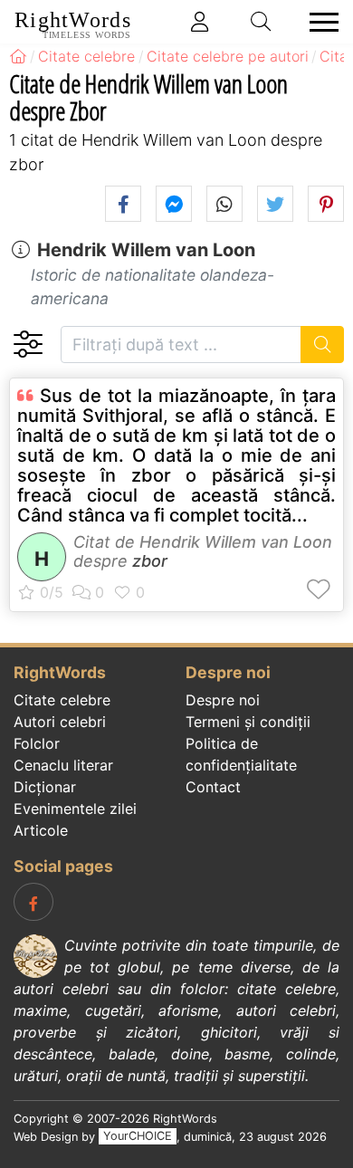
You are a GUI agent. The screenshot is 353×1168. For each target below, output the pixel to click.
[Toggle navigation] (319, 22)
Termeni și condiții (248, 722)
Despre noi (223, 700)
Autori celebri (60, 722)
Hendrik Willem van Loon (146, 250)
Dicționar (45, 787)
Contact (213, 787)
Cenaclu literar (63, 765)
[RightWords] (18, 56)
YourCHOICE (137, 1137)
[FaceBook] (33, 902)
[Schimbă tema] (27, 344)
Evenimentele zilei (75, 808)
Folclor (37, 743)
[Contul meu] (200, 21)
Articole (41, 830)
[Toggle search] (261, 21)
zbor (149, 560)
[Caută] (323, 344)
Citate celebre (62, 700)
